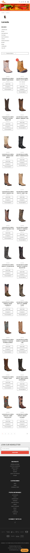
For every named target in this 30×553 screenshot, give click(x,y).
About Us (15, 469)
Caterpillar (3, 46)
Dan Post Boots (5, 37)
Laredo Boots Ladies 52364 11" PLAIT (8, 377)
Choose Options (7, 89)
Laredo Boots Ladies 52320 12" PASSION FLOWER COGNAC (8, 341)
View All (3, 48)
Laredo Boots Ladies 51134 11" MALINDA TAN (8, 228)
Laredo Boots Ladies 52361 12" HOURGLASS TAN (22, 341)
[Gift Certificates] (23, 2)
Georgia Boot (4, 33)
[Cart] (25, 2)
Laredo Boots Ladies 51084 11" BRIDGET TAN (22, 117)
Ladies (15, 485)
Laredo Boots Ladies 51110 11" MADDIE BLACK (22, 155)
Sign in (12, 473)
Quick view (8, 84)
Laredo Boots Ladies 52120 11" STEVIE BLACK (8, 265)
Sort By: (4, 53)
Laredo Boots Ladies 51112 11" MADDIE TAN (8, 192)
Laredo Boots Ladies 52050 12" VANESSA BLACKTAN (22, 229)
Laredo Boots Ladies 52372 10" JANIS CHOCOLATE (8, 416)
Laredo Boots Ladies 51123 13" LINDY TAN (22, 192)
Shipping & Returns (15, 464)
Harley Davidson (5, 40)
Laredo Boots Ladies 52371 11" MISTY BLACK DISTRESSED (22, 378)
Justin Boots (4, 29)
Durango (3, 35)
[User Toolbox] (21, 2)
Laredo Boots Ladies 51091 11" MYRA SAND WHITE (8, 156)
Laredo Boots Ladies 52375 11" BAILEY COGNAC (22, 416)
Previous (2, 551)
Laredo (3, 38)
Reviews (15, 471)
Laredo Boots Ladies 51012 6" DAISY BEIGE (8, 79)
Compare (7, 86)
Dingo (2, 44)
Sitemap (15, 475)
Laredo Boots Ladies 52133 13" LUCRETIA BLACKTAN (22, 266)
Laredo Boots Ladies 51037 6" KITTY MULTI (22, 79)
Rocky (2, 31)
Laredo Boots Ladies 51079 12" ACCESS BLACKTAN (8, 118)
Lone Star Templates (17, 548)
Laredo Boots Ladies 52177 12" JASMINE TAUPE (22, 303)
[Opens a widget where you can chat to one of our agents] (25, 550)
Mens (15, 483)
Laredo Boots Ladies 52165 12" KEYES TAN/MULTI (8, 303)
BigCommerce (17, 546)
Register (18, 473)
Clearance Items (15, 487)
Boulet (2, 42)
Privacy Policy (15, 468)
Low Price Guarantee (15, 466)
